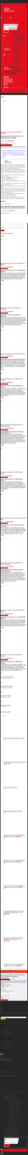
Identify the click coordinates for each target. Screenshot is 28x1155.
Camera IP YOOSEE (15, 1105)
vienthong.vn (13, 1092)
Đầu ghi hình (10, 132)
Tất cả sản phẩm (8, 79)
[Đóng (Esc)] (1, 1152)
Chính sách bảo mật (8, 1041)
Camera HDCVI (10, 1122)
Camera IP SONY (18, 45)
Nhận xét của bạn (5, 213)
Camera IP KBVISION (15, 1102)
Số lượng (4, 143)
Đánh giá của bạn (5, 210)
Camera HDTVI (10, 1117)
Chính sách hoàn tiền (8, 1048)
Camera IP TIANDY (14, 1108)
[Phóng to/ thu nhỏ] (2, 1152)
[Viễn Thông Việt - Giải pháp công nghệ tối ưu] (10, 18)
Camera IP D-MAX (14, 1109)
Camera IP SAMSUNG (15, 1110)
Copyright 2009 (21, 1092)
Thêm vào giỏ (4, 268)
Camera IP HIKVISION (15, 1101)
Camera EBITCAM (14, 1116)
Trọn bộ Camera (8, 80)
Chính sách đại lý (8, 81)
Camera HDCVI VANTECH (17, 61)
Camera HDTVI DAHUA (20, 55)
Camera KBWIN (14, 1115)
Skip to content (4, 1)
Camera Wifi (10, 1113)
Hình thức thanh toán (8, 1042)
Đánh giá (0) (8, 162)
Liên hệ (6, 84)
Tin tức (5, 83)
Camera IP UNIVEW (15, 1106)
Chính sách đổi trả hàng (9, 1047)
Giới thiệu (6, 77)
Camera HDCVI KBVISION (17, 58)
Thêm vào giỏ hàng (6, 145)
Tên (2, 225)
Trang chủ (6, 76)
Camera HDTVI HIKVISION (17, 52)
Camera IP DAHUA (14, 1103)
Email (2, 227)
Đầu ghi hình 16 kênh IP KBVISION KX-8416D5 (13, 353)
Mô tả (6, 160)
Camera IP (9, 1099)
